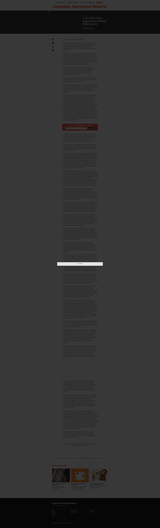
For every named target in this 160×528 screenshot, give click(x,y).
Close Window (80, 263)
